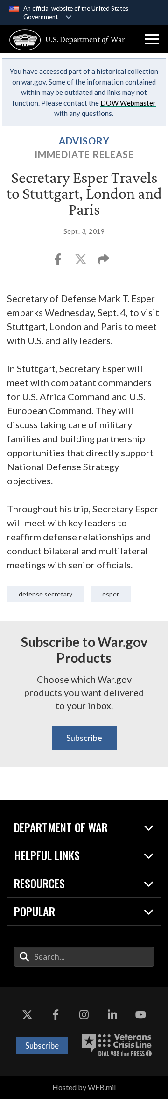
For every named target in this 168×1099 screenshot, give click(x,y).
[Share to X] (81, 262)
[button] (152, 39)
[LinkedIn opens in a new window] (112, 1015)
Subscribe (84, 738)
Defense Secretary (45, 594)
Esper (110, 594)
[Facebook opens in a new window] (55, 1015)
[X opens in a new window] (27, 1015)
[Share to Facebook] (58, 262)
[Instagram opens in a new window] (84, 1015)
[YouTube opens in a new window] (141, 1015)
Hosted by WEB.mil (84, 1087)
